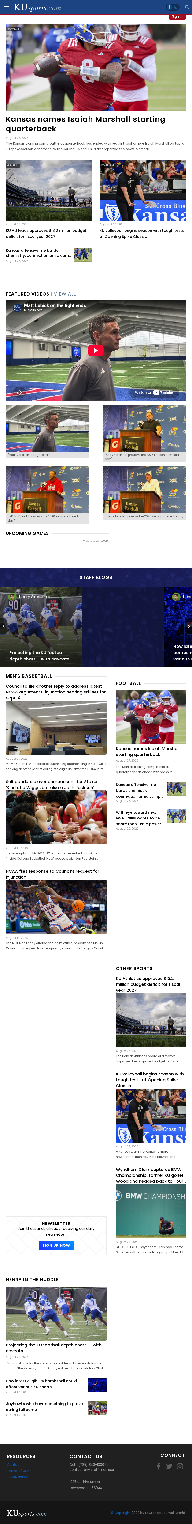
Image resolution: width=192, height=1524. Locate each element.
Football (13, 29)
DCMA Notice (17, 1476)
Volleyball (108, 165)
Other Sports (134, 968)
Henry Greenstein (35, 596)
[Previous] (4, 626)
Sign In (177, 16)
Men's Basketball (29, 676)
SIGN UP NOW (56, 1245)
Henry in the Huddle (32, 1279)
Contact (14, 1464)
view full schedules (96, 541)
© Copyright (121, 1512)
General (13, 165)
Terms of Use (18, 1470)
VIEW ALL (65, 294)
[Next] (188, 626)
